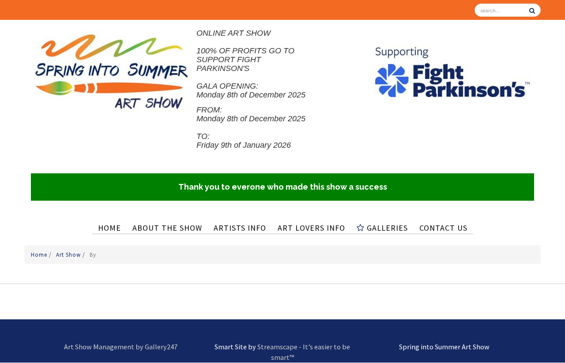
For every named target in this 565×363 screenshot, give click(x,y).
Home (109, 227)
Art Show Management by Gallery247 (120, 346)
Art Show (69, 254)
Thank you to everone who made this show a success (282, 186)
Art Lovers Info (311, 227)
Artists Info (240, 227)
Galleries (386, 228)
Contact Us (443, 227)
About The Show (167, 227)
